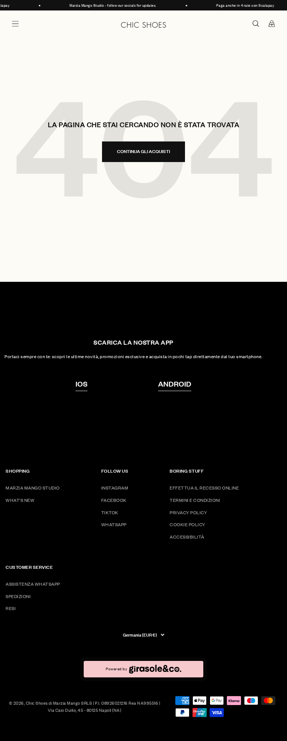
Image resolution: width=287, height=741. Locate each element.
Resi (11, 608)
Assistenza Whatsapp (33, 584)
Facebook (114, 500)
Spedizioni (18, 596)
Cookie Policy (188, 524)
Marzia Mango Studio (33, 488)
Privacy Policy (188, 512)
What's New (20, 500)
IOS (81, 383)
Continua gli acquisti (143, 151)
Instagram (115, 488)
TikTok (109, 512)
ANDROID (174, 383)
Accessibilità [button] (187, 537)
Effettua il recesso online (204, 488)
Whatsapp (114, 524)
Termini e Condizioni (195, 500)
